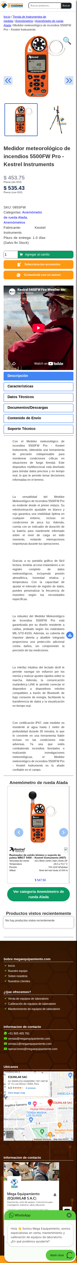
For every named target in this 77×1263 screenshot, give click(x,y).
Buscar (66, 5)
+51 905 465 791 (19, 1033)
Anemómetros (24, 21)
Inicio (7, 16)
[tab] (38, 376)
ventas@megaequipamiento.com (29, 1038)
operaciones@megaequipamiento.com (32, 1048)
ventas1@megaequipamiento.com (30, 1043)
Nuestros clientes (19, 981)
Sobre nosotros (17, 976)
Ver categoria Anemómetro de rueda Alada (38, 894)
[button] (66, 38)
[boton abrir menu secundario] (69, 635)
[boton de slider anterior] (16, 831)
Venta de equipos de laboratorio (28, 998)
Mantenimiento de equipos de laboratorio (34, 1008)
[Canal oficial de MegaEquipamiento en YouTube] (68, 1206)
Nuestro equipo (18, 970)
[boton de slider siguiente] (61, 831)
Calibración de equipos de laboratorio (32, 1003)
